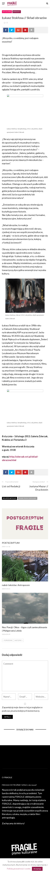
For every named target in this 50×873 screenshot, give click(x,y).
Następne (18, 640)
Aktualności (7, 11)
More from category (27, 498)
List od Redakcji (11, 486)
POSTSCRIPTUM (10, 542)
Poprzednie (8, 640)
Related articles (9, 498)
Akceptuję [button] (37, 869)
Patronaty (16, 11)
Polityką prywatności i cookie (19, 868)
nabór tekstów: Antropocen (16, 585)
